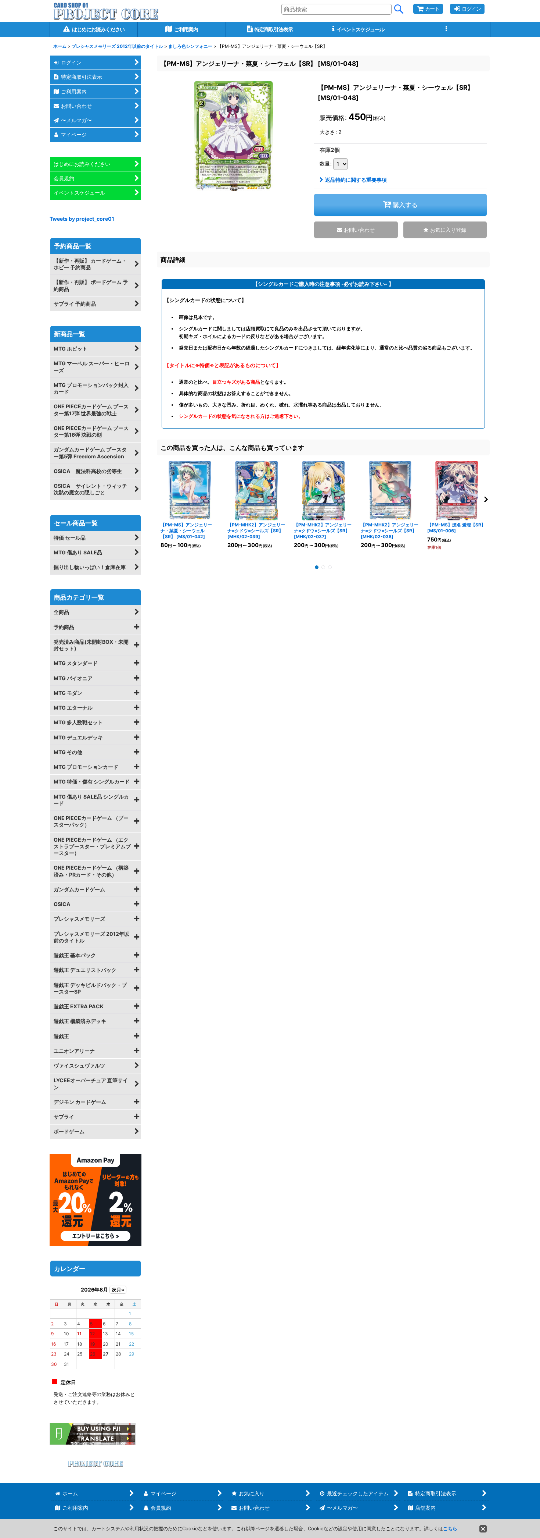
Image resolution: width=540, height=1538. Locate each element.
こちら (450, 1528)
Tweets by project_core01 (82, 219)
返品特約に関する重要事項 (356, 180)
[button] (446, 29)
